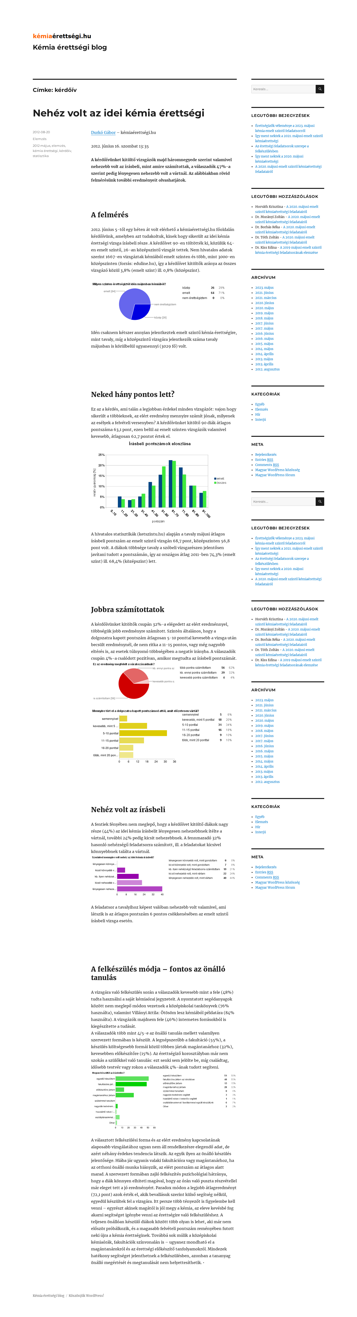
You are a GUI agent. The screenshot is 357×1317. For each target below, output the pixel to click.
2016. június (264, 334)
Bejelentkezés (266, 455)
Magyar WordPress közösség (277, 470)
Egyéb (259, 404)
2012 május (41, 146)
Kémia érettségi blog (70, 47)
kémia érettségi (45, 151)
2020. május (264, 308)
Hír (257, 415)
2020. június (264, 303)
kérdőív (65, 151)
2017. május (264, 328)
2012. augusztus (267, 369)
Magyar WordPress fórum (275, 475)
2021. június (264, 293)
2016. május (264, 339)
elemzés (58, 146)
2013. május (264, 359)
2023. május (264, 288)
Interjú (260, 420)
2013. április (264, 364)
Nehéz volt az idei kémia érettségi (118, 113)
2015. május (264, 344)
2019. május (264, 313)
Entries (264, 460)
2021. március (266, 298)
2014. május (264, 349)
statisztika (41, 156)
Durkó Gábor (103, 132)
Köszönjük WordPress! (86, 1296)
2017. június (264, 323)
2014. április (264, 354)
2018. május (264, 318)
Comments (267, 465)
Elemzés (39, 139)
